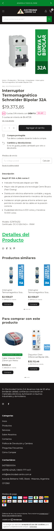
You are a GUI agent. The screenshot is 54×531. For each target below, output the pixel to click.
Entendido (33, 527)
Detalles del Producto (15, 237)
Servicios (6, 430)
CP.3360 (6, 483)
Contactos (7, 439)
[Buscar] (49, 19)
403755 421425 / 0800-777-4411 (16, 470)
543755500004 (9, 465)
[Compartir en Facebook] (7, 248)
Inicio (4, 80)
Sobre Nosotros (9, 434)
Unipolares (30, 80)
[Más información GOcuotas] (41, 113)
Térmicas (21, 80)
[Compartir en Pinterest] (14, 248)
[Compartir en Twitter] (10, 248)
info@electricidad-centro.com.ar (16, 474)
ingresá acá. (43, 513)
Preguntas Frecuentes (12, 448)
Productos (7, 425)
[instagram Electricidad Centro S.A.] (3, 404)
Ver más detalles (8, 121)
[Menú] (3, 11)
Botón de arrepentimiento (12, 515)
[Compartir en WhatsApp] (3, 248)
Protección (12, 80)
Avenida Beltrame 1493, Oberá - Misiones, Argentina (25, 479)
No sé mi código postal (10, 165)
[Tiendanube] (12, 520)
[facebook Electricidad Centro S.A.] (8, 404)
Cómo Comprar (9, 452)
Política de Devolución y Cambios (17, 443)
